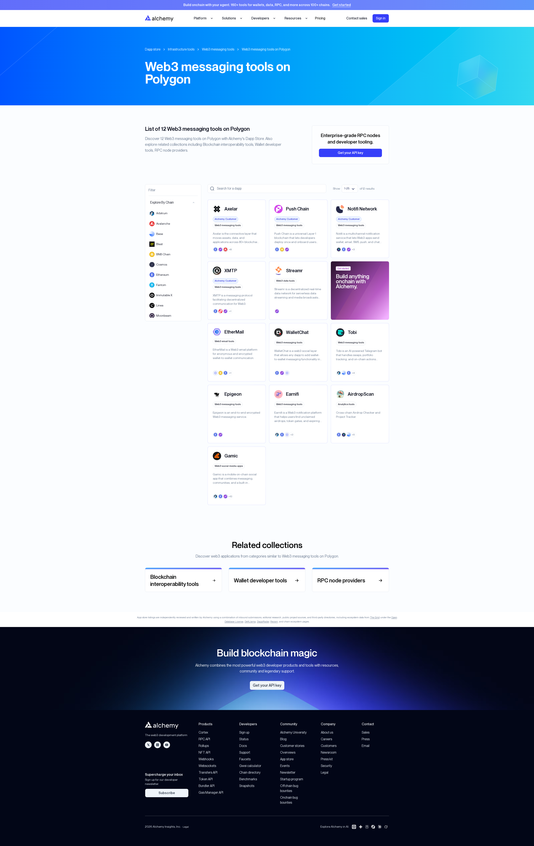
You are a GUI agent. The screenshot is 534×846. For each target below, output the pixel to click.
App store (286, 759)
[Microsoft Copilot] (373, 826)
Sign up (244, 732)
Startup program (291, 779)
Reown (274, 621)
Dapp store (152, 49)
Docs (243, 746)
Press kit (327, 759)
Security (326, 766)
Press (366, 739)
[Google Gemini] (360, 826)
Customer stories (292, 746)
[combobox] (350, 189)
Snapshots (246, 786)
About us (327, 732)
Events (285, 766)
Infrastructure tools (181, 49)
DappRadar (263, 621)
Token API (206, 779)
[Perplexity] (367, 826)
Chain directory (250, 772)
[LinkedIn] (157, 745)
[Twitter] (148, 745)
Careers (326, 739)
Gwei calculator (250, 766)
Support (244, 752)
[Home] (159, 18)
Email (365, 746)
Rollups (204, 746)
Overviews (287, 752)
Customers (328, 746)
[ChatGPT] (354, 826)
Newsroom (328, 752)
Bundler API (206, 786)
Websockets (207, 766)
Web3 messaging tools (218, 49)
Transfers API (208, 772)
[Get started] (267, 5)
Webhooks (206, 759)
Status (243, 739)
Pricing (320, 18)
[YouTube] (166, 745)
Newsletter (287, 772)
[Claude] (380, 827)
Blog (283, 739)
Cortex (203, 732)
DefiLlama (250, 621)
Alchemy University (293, 732)
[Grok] (386, 827)
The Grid (375, 617)
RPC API (204, 739)
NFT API (204, 752)
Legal (324, 772)
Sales (365, 732)
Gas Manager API (211, 792)
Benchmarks (248, 779)
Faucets (245, 759)
